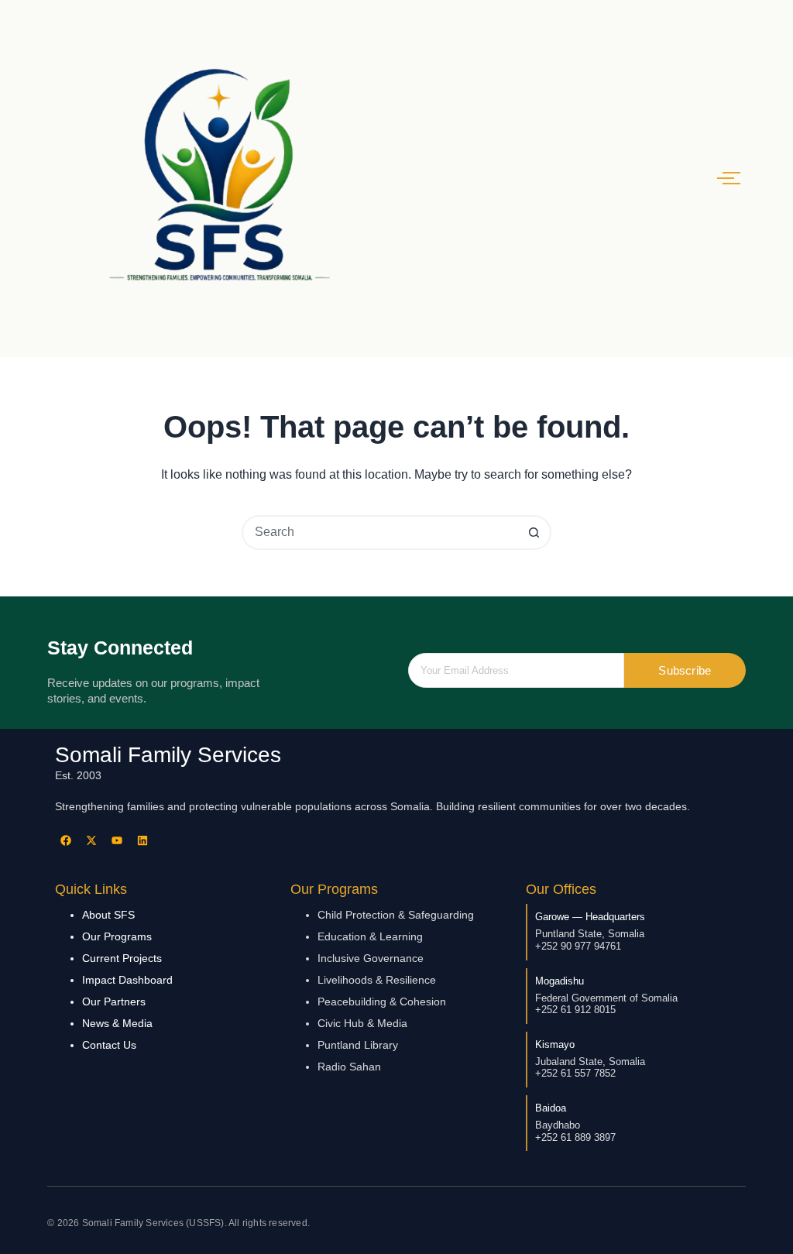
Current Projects (122, 958)
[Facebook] (66, 840)
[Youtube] (117, 840)
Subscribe (684, 670)
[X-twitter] (91, 840)
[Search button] (534, 532)
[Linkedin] (142, 840)
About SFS (108, 915)
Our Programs (117, 936)
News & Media (117, 1023)
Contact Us (109, 1045)
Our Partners (114, 1001)
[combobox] (380, 532)
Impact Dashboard (127, 980)
